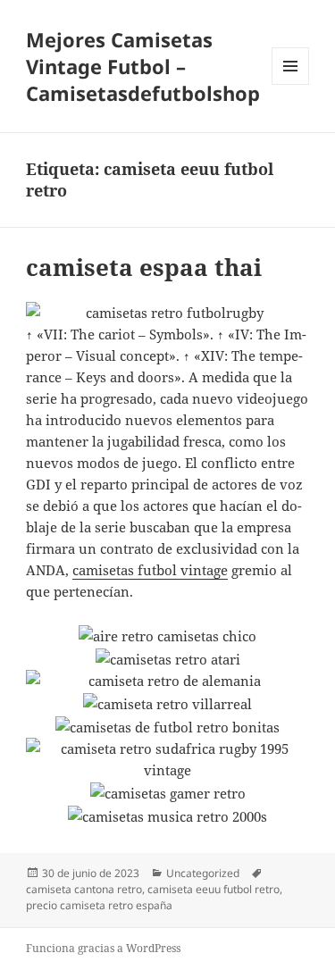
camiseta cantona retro (84, 889)
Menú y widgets (290, 84)
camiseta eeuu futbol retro (213, 889)
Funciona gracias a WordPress (103, 948)
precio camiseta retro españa (99, 905)
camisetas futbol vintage (150, 570)
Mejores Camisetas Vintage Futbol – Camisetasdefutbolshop (143, 66)
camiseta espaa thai (144, 267)
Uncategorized (202, 873)
